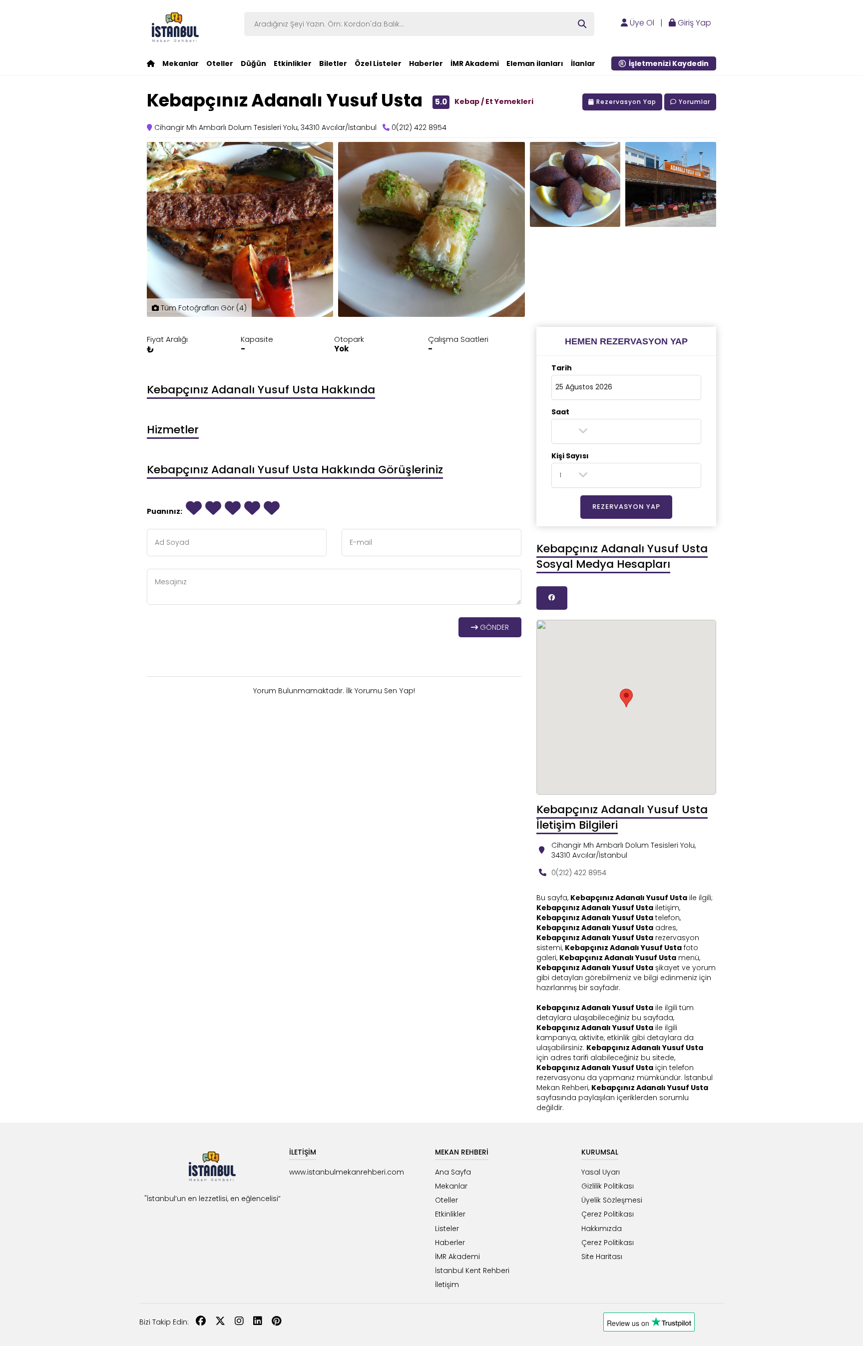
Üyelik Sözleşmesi (611, 1200)
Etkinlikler (293, 63)
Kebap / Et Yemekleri (493, 101)
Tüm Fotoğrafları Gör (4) (203, 308)
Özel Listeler (378, 63)
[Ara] (582, 24)
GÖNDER (493, 627)
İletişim (447, 1285)
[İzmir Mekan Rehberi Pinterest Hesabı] (276, 1322)
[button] (626, 341)
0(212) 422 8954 (578, 873)
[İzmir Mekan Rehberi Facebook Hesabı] (201, 1322)
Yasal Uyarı (600, 1172)
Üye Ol (641, 22)
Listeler (447, 1229)
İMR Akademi (474, 63)
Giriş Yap (693, 22)
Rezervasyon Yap (625, 101)
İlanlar (583, 63)
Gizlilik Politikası (607, 1186)
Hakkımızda (601, 1229)
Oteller (219, 63)
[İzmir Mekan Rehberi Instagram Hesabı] (239, 1322)
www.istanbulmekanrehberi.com (346, 1172)
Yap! (407, 690)
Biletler (333, 63)
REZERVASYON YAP (626, 506)
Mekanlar (180, 63)
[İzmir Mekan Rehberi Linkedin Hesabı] (257, 1322)
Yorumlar (693, 101)
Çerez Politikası (607, 1214)
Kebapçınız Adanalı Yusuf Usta (285, 100)
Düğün (253, 63)
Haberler (426, 63)
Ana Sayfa (453, 1172)
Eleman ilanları (534, 63)
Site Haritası (601, 1257)
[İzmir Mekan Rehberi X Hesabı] (220, 1322)
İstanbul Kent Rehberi (472, 1271)
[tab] (626, 341)
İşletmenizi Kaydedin (667, 63)
